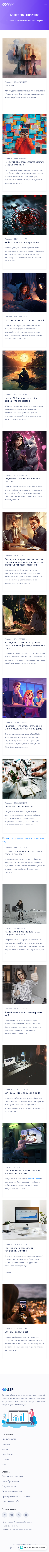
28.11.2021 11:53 (20, 1167)
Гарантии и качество (12, 1491)
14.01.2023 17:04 (20, 848)
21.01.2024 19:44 (20, 239)
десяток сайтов (34, 1179)
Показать (14, 1526)
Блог (4, 1464)
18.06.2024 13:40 (20, 158)
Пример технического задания (17, 1496)
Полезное (8, 82)
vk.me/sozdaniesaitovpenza (23, 1530)
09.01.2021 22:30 (20, 1244)
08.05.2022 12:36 (20, 1009)
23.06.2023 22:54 (20, 639)
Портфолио (7, 1454)
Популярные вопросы (12, 1476)
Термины (12, 1548)
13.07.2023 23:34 (20, 394)
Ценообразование (10, 1481)
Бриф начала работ (11, 1501)
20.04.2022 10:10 (21, 1089)
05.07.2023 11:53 (20, 475)
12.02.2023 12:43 (20, 803)
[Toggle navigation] (45, 4)
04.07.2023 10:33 (20, 556)
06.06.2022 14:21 (20, 928)
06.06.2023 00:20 (21, 722)
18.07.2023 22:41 (20, 317)
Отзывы (5, 1459)
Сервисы (6, 1444)
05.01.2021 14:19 (20, 1328)
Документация (9, 1486)
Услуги (5, 1449)
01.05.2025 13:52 (20, 82)
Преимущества (9, 1439)
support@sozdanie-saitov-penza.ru (20, 1522)
